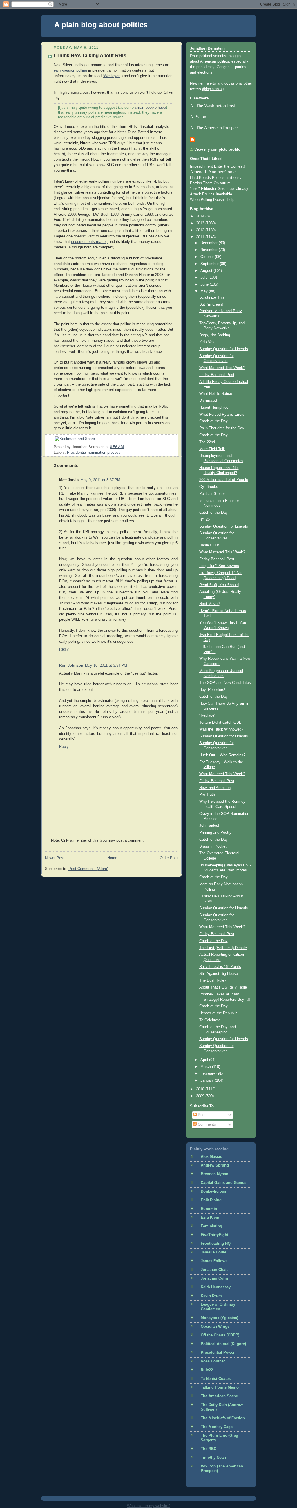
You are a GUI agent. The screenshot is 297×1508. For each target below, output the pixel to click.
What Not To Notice (215, 394)
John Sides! (209, 826)
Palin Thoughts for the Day (221, 428)
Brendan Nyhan (214, 1174)
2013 (200, 223)
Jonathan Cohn (214, 1278)
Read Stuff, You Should (219, 585)
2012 (200, 230)
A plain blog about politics (101, 24)
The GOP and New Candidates (225, 683)
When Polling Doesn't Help (212, 200)
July (204, 277)
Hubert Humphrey (214, 408)
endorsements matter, (89, 242)
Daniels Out (209, 545)
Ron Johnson (71, 666)
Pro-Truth (207, 795)
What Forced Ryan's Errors (222, 415)
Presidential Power (218, 1353)
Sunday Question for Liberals (223, 349)
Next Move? (209, 604)
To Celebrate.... (212, 1020)
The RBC (208, 1449)
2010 (200, 1089)
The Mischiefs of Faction (223, 1418)
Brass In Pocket (213, 846)
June (205, 284)
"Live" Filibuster (203, 189)
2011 (200, 237)
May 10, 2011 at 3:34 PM (106, 666)
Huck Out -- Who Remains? (222, 755)
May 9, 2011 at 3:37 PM (100, 480)
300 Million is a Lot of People (223, 480)
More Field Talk (212, 449)
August (206, 271)
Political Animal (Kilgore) (223, 1344)
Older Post (169, 858)
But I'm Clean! (211, 304)
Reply (64, 649)
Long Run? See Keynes (219, 566)
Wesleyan (112, 76)
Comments (206, 1124)
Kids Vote (207, 342)
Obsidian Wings (215, 1327)
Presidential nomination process (94, 452)
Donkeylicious (213, 1191)
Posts (202, 1115)
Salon (201, 116)
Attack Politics (202, 194)
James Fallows (214, 1261)
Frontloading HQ (216, 1244)
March (206, 1067)
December (209, 243)
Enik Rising (211, 1200)
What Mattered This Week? (222, 368)
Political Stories (212, 494)
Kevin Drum (211, 1296)
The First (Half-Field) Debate (223, 948)
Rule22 (207, 1370)
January (207, 1080)
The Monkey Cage (217, 1427)
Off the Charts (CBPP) (220, 1335)
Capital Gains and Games (223, 1183)
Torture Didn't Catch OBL (220, 722)
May (204, 291)
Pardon (196, 183)
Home (112, 858)
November (209, 250)
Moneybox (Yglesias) (219, 1318)
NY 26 (204, 519)
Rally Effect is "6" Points (220, 967)
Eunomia (209, 1209)
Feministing (211, 1226)
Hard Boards (200, 178)
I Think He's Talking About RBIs (90, 55)
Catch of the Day (213, 421)
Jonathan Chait (214, 1270)
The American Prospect (217, 127)
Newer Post (54, 858)
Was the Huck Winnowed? (221, 729)
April (204, 1060)
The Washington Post (215, 105)
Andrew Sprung (215, 1165)
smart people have (150, 108)
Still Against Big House (218, 974)
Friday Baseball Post (216, 375)
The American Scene (219, 1396)
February (208, 1073)
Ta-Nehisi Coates (216, 1379)
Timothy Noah (213, 1458)
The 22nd (207, 442)
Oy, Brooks (208, 487)
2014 (200, 216)
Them (208, 183)
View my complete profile (217, 150)
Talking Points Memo (220, 1387)
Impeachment (201, 166)
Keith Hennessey (216, 1287)
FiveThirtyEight (214, 1235)
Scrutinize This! (212, 297)
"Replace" (207, 715)
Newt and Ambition (215, 788)
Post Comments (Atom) (88, 869)
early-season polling (70, 70)
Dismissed (208, 401)
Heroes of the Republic (218, 1013)
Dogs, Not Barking (214, 335)
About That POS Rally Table (223, 987)
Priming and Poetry (215, 833)
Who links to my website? (148, 1506)
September (210, 264)
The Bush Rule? (212, 980)
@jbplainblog (213, 89)
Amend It (198, 171)
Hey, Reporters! (212, 690)
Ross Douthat (213, 1361)
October (207, 257)
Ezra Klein (210, 1218)
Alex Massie (211, 1157)
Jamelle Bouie (213, 1252)
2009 (200, 1096)
